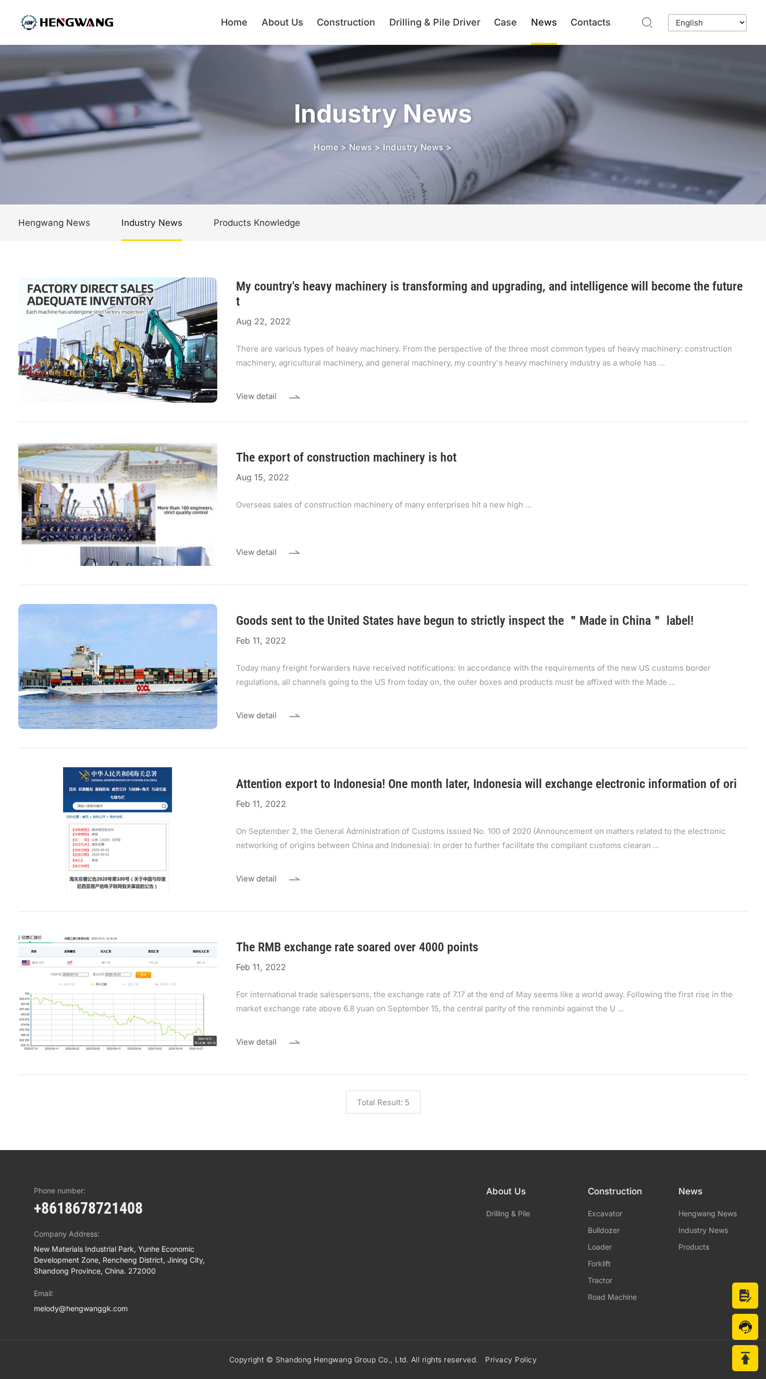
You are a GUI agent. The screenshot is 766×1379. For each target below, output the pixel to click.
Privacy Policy (511, 1359)
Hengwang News (54, 222)
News (544, 22)
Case (505, 22)
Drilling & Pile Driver (434, 22)
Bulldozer (604, 1230)
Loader (600, 1247)
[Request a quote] (745, 1296)
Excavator (605, 1213)
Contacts (591, 22)
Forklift (599, 1264)
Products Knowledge (257, 222)
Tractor (600, 1280)
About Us (282, 22)
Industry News (413, 147)
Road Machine (612, 1297)
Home (234, 22)
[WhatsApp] (745, 1327)
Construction (346, 22)
